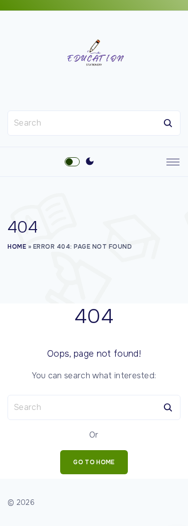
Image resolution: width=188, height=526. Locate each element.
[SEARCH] (167, 123)
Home (17, 247)
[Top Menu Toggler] (173, 162)
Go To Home (93, 462)
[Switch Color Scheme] (90, 162)
